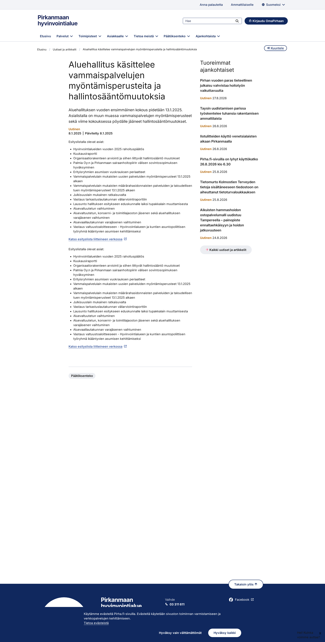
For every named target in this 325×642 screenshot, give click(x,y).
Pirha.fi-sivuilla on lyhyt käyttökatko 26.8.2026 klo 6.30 (229, 161)
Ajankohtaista (206, 36)
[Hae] (237, 21)
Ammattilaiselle (242, 4)
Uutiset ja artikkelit (64, 49)
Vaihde (175, 602)
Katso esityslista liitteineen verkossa (95, 239)
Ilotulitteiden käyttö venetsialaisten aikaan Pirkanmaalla (228, 138)
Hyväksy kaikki (225, 633)
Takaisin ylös (244, 584)
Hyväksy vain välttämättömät (180, 633)
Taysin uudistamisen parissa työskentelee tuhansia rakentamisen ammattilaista (229, 113)
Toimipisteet (88, 36)
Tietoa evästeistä (96, 623)
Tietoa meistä (144, 36)
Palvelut (63, 36)
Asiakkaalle (116, 36)
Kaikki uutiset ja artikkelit (227, 250)
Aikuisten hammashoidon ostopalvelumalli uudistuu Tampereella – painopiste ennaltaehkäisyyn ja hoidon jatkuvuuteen (222, 220)
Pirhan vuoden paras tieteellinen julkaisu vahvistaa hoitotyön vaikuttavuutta (226, 85)
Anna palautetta (211, 4)
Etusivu (45, 36)
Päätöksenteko (175, 36)
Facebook (242, 599)
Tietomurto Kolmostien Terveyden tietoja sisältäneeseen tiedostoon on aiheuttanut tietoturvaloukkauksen (229, 187)
